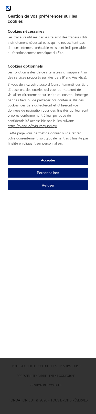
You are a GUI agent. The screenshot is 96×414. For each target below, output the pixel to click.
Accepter (48, 160)
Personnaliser (48, 173)
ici (64, 72)
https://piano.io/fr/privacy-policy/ (32, 126)
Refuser (48, 185)
